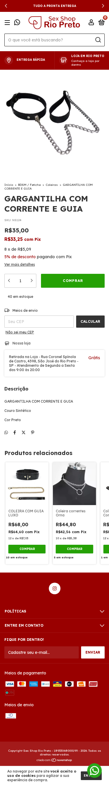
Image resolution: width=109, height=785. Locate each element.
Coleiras (52, 185)
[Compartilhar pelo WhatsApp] (6, 432)
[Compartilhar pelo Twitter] (24, 432)
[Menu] (8, 23)
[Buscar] (98, 40)
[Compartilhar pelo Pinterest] (32, 432)
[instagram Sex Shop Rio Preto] (54, 588)
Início (8, 185)
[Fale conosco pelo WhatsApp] (17, 23)
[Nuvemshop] (54, 760)
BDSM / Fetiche (29, 185)
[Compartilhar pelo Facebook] (14, 432)
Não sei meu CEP (20, 332)
